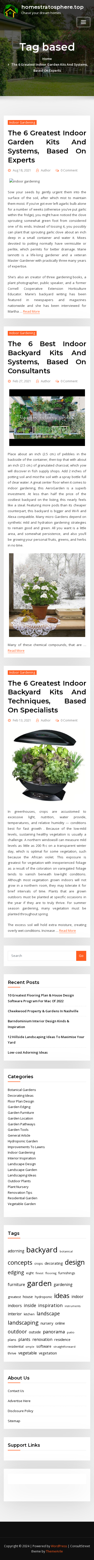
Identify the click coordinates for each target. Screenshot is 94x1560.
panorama (54, 1332)
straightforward (64, 1346)
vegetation (48, 1352)
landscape (48, 1313)
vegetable (27, 1353)
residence (62, 1339)
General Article (19, 1135)
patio (70, 1332)
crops (38, 1263)
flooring (50, 1273)
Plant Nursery (18, 1186)
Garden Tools (18, 1129)
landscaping (23, 1322)
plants (24, 1339)
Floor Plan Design (21, 1101)
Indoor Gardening (22, 122)
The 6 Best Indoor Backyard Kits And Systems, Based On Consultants (47, 357)
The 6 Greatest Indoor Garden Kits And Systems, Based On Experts (47, 146)
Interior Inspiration (22, 1158)
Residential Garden (22, 1198)
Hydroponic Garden (23, 1141)
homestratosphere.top (52, 7)
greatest (14, 1297)
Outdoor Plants (19, 1181)
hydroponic (43, 1297)
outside (35, 1332)
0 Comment (69, 170)
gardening (63, 1284)
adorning (16, 1251)
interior (15, 1314)
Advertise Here (19, 1401)
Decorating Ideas (21, 1095)
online (60, 1323)
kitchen (29, 1314)
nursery (47, 1323)
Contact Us (16, 1391)
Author (46, 170)
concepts (20, 1262)
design (75, 1262)
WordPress (59, 1546)
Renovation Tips (20, 1192)
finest (39, 1273)
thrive (12, 1353)
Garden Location (20, 1118)
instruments (72, 1306)
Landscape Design (22, 1164)
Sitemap (14, 1421)
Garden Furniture (21, 1112)
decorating (54, 1263)
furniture (16, 1284)
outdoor (17, 1331)
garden (39, 1283)
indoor (77, 1296)
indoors (15, 1305)
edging (16, 1272)
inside (30, 1305)
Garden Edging (19, 1107)
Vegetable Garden (22, 1204)
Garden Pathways (21, 1124)
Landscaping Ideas (22, 1175)
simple (30, 1346)
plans (12, 1339)
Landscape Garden (22, 1169)
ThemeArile (54, 1551)
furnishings (66, 1273)
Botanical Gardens (22, 1089)
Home (47, 58)
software (43, 1346)
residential (16, 1346)
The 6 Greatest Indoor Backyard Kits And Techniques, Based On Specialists (47, 696)
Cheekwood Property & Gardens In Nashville (43, 1011)
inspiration (50, 1305)
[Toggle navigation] (83, 22)
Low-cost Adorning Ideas (28, 1052)
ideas (61, 1295)
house (28, 1296)
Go (81, 955)
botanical (66, 1251)
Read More (31, 311)
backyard (42, 1250)
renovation (42, 1339)
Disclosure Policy (20, 1411)
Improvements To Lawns (26, 1147)
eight (30, 1273)
